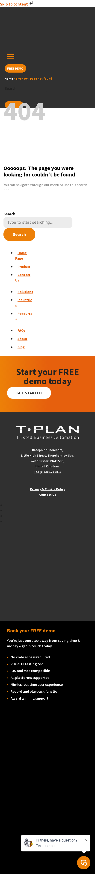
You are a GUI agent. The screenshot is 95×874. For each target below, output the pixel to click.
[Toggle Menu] (10, 56)
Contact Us (47, 495)
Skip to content (14, 4)
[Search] (14, 104)
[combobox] (26, 96)
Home (9, 78)
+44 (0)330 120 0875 (47, 472)
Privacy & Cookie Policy (47, 489)
